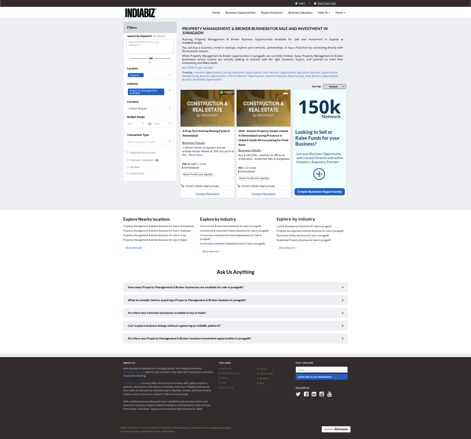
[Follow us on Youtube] (330, 394)
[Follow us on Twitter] (299, 394)
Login (301, 3)
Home (216, 12)
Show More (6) (134, 247)
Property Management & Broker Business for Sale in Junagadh (310, 230)
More (339, 12)
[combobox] (150, 75)
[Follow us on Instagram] (323, 394)
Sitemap (263, 378)
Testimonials (266, 373)
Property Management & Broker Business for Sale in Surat (154, 235)
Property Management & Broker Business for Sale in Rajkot (155, 239)
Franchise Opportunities (208, 72)
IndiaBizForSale (131, 383)
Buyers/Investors (272, 12)
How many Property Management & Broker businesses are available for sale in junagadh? (186, 287)
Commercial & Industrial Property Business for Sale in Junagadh (234, 230)
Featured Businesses (142, 152)
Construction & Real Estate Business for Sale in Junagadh (230, 226)
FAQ (223, 382)
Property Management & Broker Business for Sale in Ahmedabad (158, 226)
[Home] (141, 16)
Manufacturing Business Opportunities (204, 76)
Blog (261, 383)
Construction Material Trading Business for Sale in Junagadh (232, 243)
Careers (263, 368)
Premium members (142, 160)
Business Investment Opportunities (202, 79)
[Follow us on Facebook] (307, 394)
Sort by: (316, 86)
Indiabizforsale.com (134, 372)
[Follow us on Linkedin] (315, 394)
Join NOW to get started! (197, 67)
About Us (226, 368)
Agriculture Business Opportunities (317, 72)
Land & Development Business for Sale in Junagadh (304, 226)
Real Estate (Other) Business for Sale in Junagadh (303, 235)
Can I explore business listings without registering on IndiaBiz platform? (174, 325)
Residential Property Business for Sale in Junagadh (304, 240)
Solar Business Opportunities (279, 72)
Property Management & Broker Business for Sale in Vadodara (157, 230)
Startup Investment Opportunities (242, 72)
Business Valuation (300, 12)
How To (323, 12)
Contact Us (227, 387)
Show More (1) (287, 247)
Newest (333, 86)
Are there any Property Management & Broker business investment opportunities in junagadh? (189, 338)
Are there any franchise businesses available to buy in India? (167, 312)
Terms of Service (230, 373)
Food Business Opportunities (321, 76)
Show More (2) (210, 251)
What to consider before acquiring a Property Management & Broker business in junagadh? (187, 300)
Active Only (136, 173)
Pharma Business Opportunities (246, 76)
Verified (134, 167)
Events (225, 378)
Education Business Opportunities (284, 76)
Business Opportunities (241, 12)
